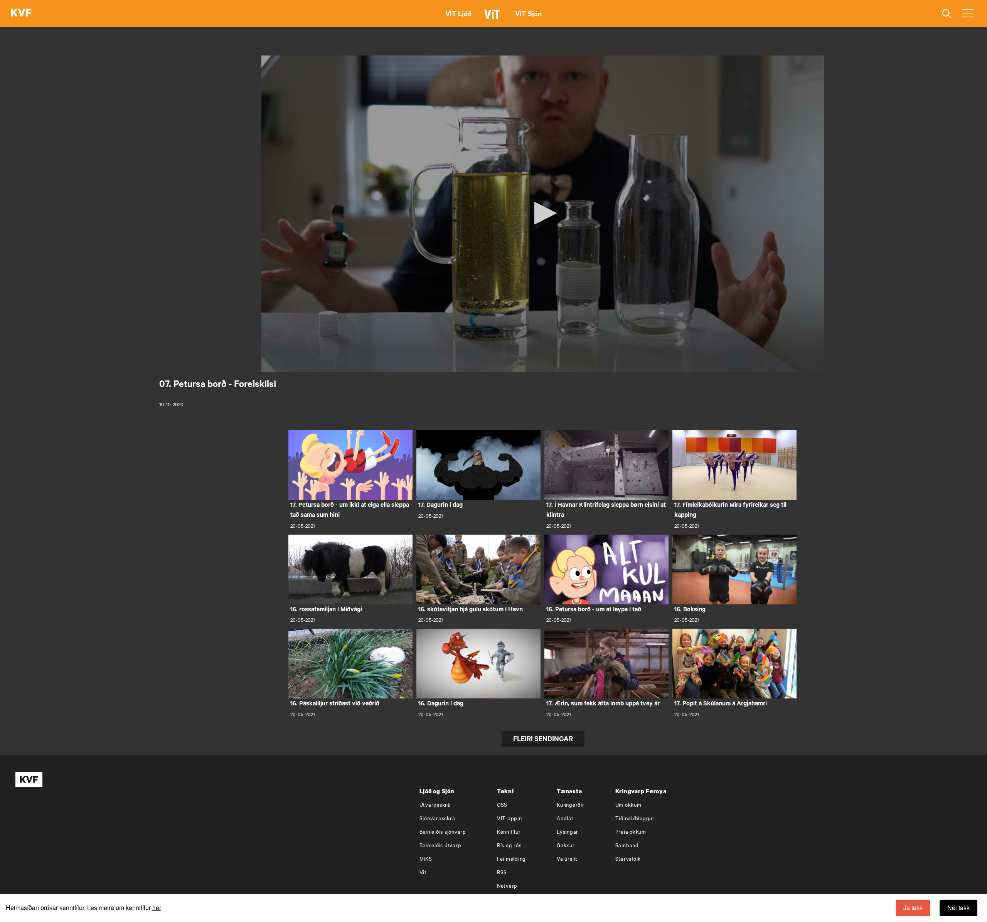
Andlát (565, 819)
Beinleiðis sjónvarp (442, 833)
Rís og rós (509, 846)
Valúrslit (567, 860)
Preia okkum (630, 833)
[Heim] (21, 13)
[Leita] (946, 13)
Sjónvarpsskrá (437, 819)
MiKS (425, 860)
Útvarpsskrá (434, 806)
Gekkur (566, 846)
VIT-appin (509, 819)
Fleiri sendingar (543, 740)
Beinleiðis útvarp (440, 846)
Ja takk (913, 907)
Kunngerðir (570, 806)
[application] (542, 214)
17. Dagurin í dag (440, 505)
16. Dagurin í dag (440, 704)
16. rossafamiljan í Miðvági (326, 610)
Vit (423, 873)
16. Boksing (690, 610)
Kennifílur (509, 833)
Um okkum (628, 806)
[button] (543, 213)
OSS (502, 806)
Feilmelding (511, 860)
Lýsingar (567, 833)
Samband (627, 846)
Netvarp (507, 887)
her (156, 907)
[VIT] (493, 18)
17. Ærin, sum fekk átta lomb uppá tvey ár (603, 704)
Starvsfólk (628, 860)
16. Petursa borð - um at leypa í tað (593, 610)
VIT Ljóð (458, 15)
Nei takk (958, 907)
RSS (502, 873)
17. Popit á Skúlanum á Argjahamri (720, 704)
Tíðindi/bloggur (635, 819)
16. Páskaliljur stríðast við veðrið (334, 704)
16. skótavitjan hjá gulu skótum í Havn (470, 610)
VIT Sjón (528, 15)
